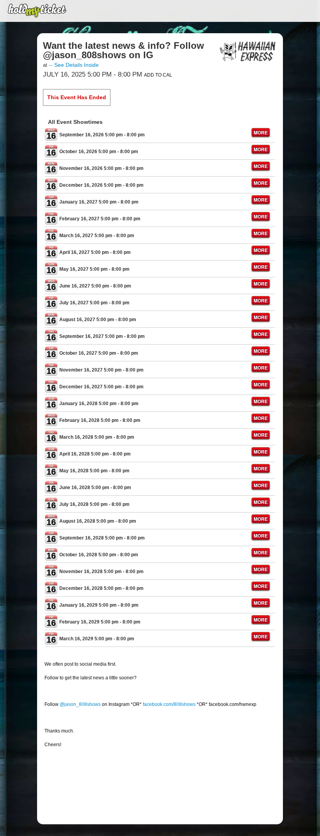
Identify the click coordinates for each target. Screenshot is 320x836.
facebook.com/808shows (169, 704)
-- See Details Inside (74, 65)
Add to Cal (158, 75)
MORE (261, 132)
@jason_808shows (80, 704)
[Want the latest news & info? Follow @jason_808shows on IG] (248, 51)
